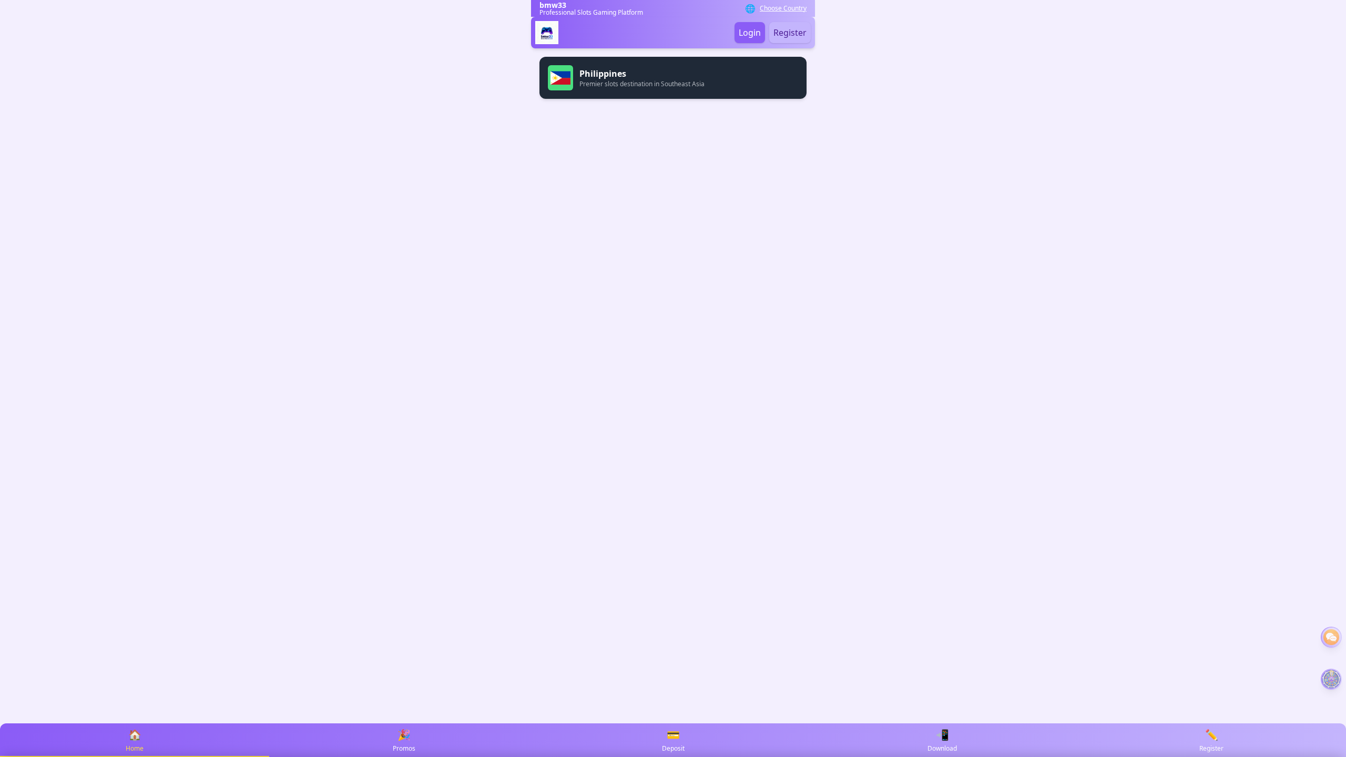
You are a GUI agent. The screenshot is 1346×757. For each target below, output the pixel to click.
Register (790, 32)
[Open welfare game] (1331, 679)
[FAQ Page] (1331, 637)
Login (750, 32)
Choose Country (783, 8)
